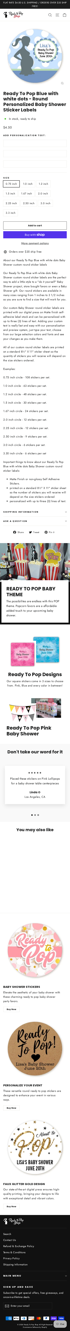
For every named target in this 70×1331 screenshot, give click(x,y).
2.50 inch (29, 203)
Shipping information (21, 512)
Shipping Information (15, 1264)
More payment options (35, 243)
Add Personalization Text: (24, 135)
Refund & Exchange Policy (18, 1246)
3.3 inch (10, 213)
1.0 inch (28, 184)
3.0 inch (45, 203)
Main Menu (12, 1275)
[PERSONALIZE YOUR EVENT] (35, 1048)
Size (6, 178)
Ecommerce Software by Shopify (35, 1327)
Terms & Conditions (14, 1252)
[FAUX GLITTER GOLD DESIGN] (35, 1147)
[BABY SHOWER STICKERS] (35, 950)
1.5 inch (10, 193)
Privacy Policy (11, 1258)
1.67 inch (26, 193)
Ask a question (15, 521)
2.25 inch (11, 203)
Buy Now (11, 1009)
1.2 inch (43, 184)
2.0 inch (43, 193)
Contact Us (9, 1240)
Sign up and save (18, 1287)
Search (7, 1234)
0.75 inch (11, 184)
